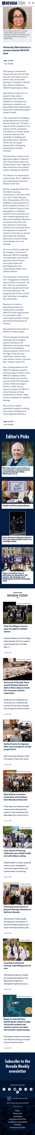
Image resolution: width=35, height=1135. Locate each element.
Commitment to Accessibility (17, 1122)
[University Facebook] (9, 1089)
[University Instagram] (31, 1089)
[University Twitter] (4, 1089)
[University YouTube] (14, 1089)
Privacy (17, 1111)
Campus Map (17, 1116)
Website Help (17, 1113)
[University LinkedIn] (17, 1092)
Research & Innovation (25, 771)
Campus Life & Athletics (24, 603)
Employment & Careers (17, 1127)
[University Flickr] (25, 1089)
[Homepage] (13, 3)
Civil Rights (17, 1124)
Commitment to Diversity (17, 1119)
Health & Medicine (26, 721)
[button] (33, 3)
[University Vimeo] (20, 1089)
